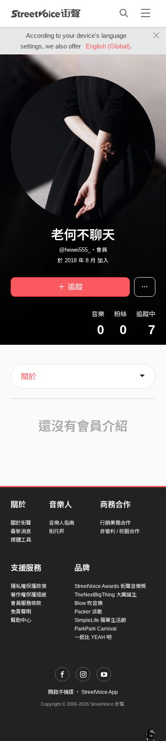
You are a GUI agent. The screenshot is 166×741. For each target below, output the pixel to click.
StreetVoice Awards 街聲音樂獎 (110, 586)
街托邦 (56, 531)
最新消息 (21, 531)
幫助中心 (21, 620)
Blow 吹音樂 (88, 603)
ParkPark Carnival (95, 629)
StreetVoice (46, 13)
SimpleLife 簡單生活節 (100, 620)
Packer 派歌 (88, 612)
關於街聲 (21, 523)
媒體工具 (21, 540)
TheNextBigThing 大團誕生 (105, 595)
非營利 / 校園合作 (120, 531)
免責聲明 (21, 612)
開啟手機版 (61, 692)
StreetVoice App (99, 692)
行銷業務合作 (115, 523)
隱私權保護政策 (28, 586)
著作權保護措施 (28, 595)
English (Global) (108, 46)
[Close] (156, 36)
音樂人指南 (61, 523)
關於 (28, 376)
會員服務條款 (26, 603)
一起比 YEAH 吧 (93, 637)
